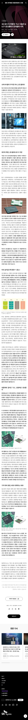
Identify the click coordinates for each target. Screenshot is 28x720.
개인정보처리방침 (5, 691)
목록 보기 (14, 616)
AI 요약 (6, 34)
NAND (5, 656)
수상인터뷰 (17, 656)
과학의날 (12, 656)
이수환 (16, 29)
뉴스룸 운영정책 (4, 693)
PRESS (3, 678)
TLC (6, 29)
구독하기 (20, 700)
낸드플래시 (11, 29)
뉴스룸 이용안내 (4, 695)
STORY (5, 653)
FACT (3, 676)
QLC (3, 29)
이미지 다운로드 (13, 598)
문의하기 (3, 688)
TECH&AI (4, 20)
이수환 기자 (10, 31)
